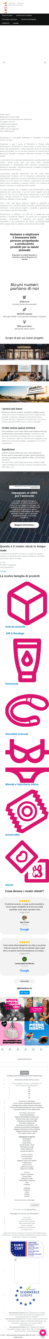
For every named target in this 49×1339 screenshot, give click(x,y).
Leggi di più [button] (24, 912)
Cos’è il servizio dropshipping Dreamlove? (27, 1103)
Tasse (27, 1182)
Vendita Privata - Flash (27, 1145)
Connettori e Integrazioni (27, 1123)
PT (29, 1098)
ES (29, 1087)
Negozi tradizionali (27, 1149)
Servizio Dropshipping (27, 1115)
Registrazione (37, 1076)
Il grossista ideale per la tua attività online (27, 1109)
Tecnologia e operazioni (9, 19)
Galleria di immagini (26, 1167)
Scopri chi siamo (7, 15)
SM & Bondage (14, 633)
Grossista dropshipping (28, 19)
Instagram (27, 1188)
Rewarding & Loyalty (27, 1147)
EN (29, 1090)
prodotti (15, 23)
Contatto (3, 571)
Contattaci (10, 1076)
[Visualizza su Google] (24, 918)
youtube (26, 1196)
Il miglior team (26, 1163)
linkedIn (26, 1194)
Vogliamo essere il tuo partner (27, 1161)
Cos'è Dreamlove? (27, 1156)
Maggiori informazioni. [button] (24, 525)
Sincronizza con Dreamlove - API (26, 1125)
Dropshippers (26, 1139)
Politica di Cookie (27, 1178)
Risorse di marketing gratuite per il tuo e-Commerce (27, 1107)
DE (29, 1094)
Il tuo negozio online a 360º (27, 1133)
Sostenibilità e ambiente (27, 1180)
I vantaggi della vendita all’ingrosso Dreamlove (27, 1105)
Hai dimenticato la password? (23, 1076)
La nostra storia (27, 1158)
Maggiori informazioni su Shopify (26, 1131)
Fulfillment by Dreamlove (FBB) (27, 1121)
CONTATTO (5, 23)
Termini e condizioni (26, 1174)
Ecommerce (27, 1141)
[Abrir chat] (42, 1332)
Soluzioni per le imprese (24, 15)
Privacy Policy (26, 1176)
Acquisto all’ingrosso (27, 1151)
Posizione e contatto (26, 1169)
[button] (4, 62)
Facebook (27, 1190)
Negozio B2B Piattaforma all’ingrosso (27, 1117)
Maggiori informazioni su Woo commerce (27, 1129)
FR (29, 1092)
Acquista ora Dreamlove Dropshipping (27, 1127)
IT (29, 1096)
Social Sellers (26, 1143)
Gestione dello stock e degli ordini (27, 1119)
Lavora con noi (27, 1165)
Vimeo (27, 1192)
